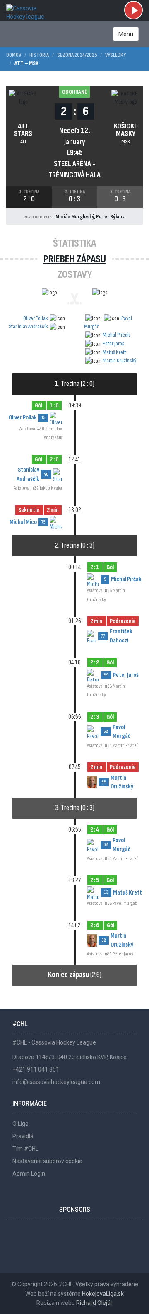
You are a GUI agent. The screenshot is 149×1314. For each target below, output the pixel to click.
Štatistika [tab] (74, 243)
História (39, 54)
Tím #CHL (25, 1148)
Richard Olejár (94, 1302)
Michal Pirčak (116, 334)
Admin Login (28, 1173)
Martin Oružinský (119, 360)
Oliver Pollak (35, 318)
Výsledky (115, 54)
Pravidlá (23, 1136)
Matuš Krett (114, 352)
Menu (125, 34)
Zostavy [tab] (75, 274)
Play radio (133, 10)
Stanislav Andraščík (28, 326)
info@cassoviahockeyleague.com (56, 1082)
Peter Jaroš (113, 343)
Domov (13, 54)
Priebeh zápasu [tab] (74, 259)
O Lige (20, 1123)
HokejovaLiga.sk (103, 1293)
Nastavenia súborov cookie (47, 1161)
